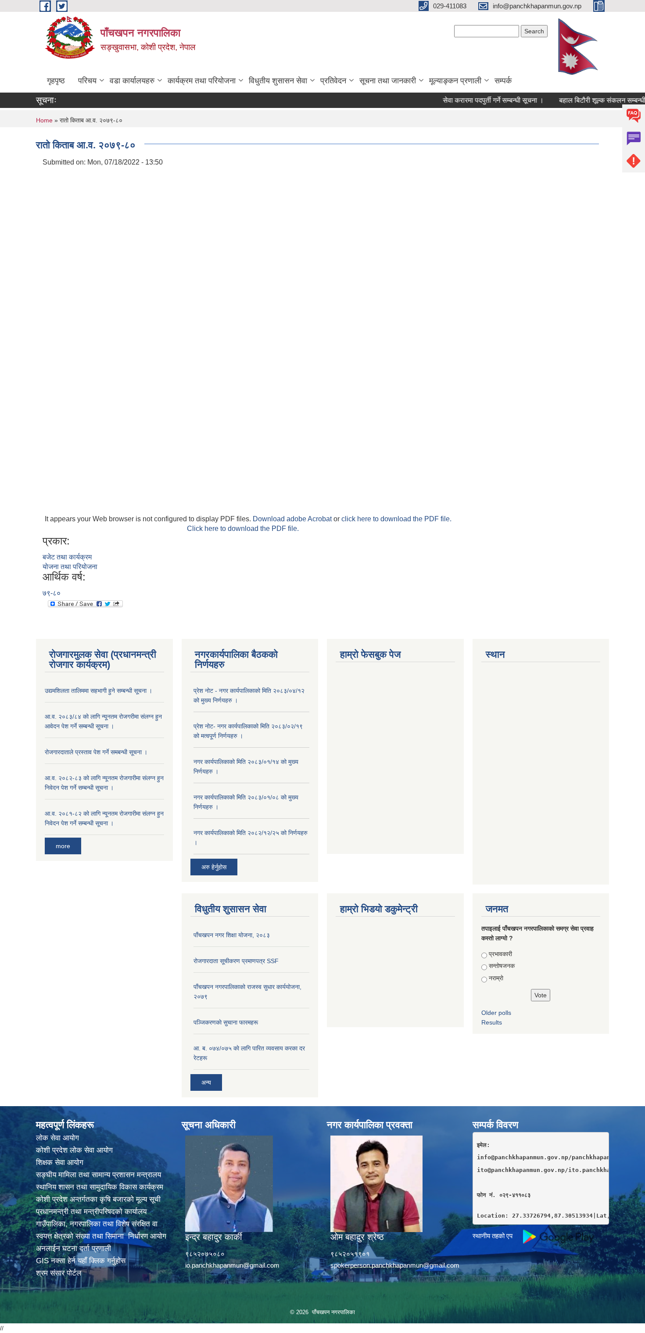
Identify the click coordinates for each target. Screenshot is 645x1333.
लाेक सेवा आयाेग (57, 1138)
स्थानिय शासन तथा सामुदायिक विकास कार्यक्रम (99, 1187)
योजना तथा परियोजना (70, 566)
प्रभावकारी (500, 953)
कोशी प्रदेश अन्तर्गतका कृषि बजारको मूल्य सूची (98, 1199)
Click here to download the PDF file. (243, 528)
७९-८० (52, 593)
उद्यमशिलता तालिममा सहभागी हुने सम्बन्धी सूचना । (98, 690)
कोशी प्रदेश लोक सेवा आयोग (74, 1150)
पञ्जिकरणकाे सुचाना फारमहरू (226, 1022)
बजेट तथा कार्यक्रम (67, 557)
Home (44, 120)
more (63, 845)
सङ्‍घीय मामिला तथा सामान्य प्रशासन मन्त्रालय (98, 1175)
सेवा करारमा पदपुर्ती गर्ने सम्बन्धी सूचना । (474, 100)
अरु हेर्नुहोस (213, 867)
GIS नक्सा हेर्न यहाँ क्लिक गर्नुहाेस (80, 1261)
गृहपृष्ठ (56, 80)
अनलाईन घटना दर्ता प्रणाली (73, 1248)
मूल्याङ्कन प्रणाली (455, 80)
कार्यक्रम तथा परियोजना (202, 80)
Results (491, 1022)
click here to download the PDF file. (396, 519)
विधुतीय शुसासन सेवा (278, 80)
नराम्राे (496, 978)
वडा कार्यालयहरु (132, 80)
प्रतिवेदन (333, 80)
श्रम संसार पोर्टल (58, 1273)
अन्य (206, 1082)
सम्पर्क (503, 80)
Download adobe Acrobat (293, 519)
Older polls (496, 1012)
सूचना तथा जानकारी (387, 80)
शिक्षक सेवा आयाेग (59, 1162)
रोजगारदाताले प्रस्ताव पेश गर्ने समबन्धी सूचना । (96, 752)
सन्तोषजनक (502, 965)
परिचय (87, 80)
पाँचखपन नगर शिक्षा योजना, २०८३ (232, 935)
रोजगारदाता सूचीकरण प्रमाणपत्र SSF (236, 960)
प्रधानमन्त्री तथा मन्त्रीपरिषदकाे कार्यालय (91, 1212)
